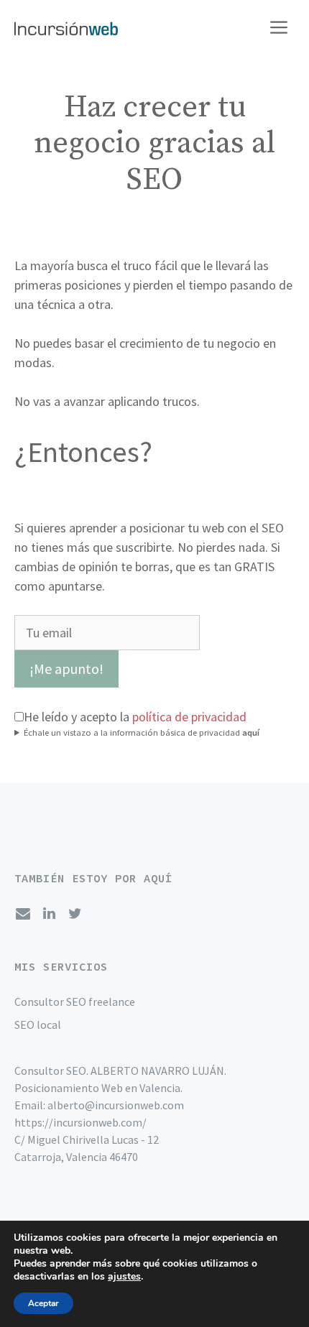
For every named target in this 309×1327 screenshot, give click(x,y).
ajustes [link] (124, 1276)
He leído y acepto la (135, 716)
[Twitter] (74, 914)
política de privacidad (189, 716)
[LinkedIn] (48, 914)
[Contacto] (23, 914)
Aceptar (43, 1303)
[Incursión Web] (66, 28)
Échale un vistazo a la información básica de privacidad (141, 732)
